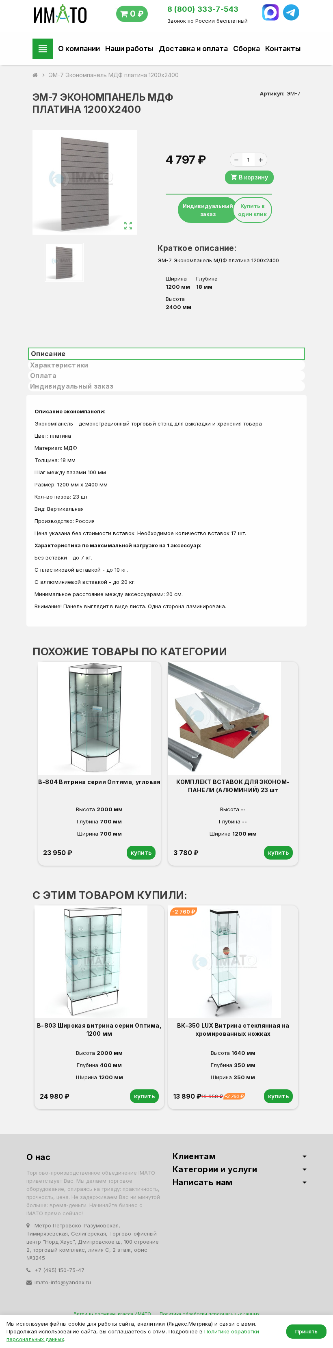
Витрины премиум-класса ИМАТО (112, 1314)
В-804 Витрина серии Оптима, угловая (99, 781)
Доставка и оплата (193, 48)
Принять (306, 1331)
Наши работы (129, 48)
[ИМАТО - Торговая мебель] (59, 15)
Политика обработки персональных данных (209, 1314)
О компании (79, 48)
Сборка (246, 48)
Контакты (283, 48)
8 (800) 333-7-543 (203, 9)
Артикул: (272, 93)
